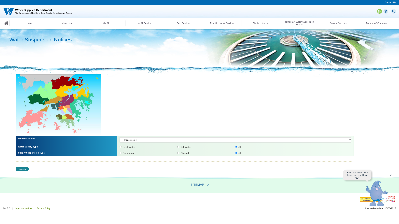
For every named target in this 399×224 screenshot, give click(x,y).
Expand (207, 184)
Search (393, 11)
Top (395, 220)
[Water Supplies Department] (37, 11)
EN (379, 11)
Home (6, 23)
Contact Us (390, 2)
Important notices (23, 208)
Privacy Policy (43, 208)
